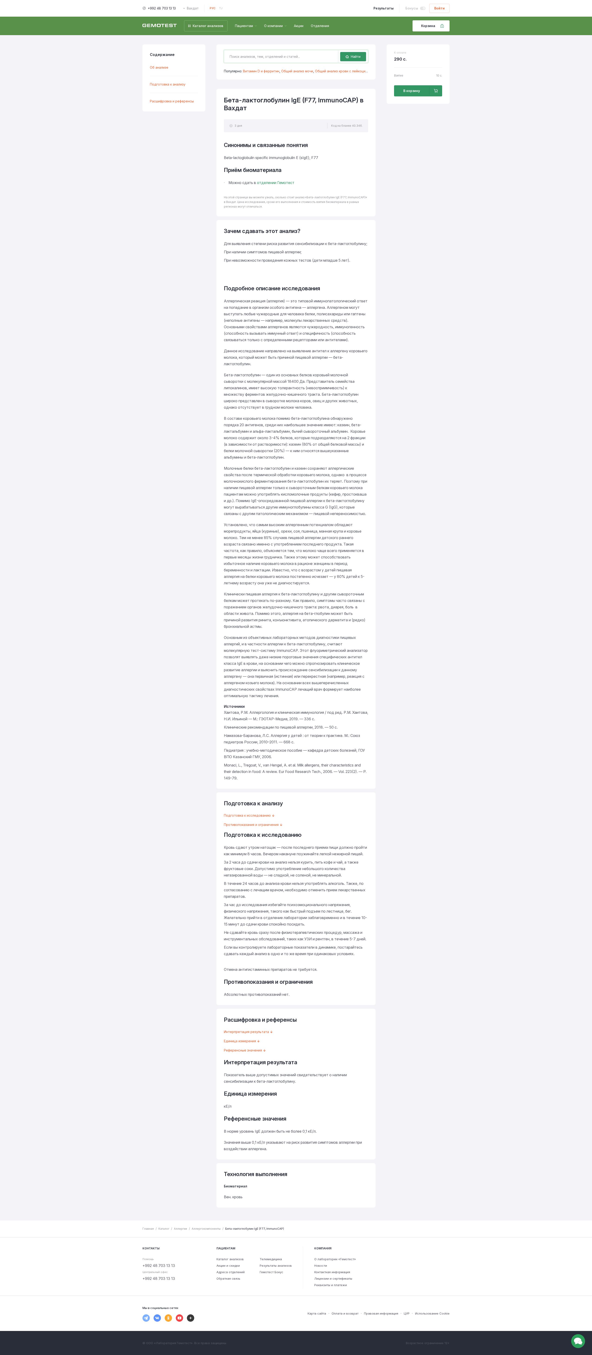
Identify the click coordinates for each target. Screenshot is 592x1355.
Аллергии (180, 1228)
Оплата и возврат (345, 1313)
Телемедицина (271, 1259)
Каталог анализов (230, 1259)
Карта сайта (317, 1313)
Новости (320, 1265)
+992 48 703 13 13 (162, 8)
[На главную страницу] (159, 26)
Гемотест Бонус (271, 1272)
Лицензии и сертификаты (333, 1278)
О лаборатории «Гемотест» (335, 1259)
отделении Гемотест (275, 182)
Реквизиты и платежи (330, 1285)
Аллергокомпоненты (206, 1228)
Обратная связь (228, 1278)
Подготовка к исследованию (247, 815)
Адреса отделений (230, 1272)
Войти (439, 8)
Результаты (383, 8)
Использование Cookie (432, 1313)
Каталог (163, 1228)
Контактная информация (332, 1272)
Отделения (320, 26)
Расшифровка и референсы (172, 101)
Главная (148, 1228)
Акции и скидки (228, 1265)
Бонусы (411, 8)
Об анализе (159, 67)
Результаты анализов (276, 1265)
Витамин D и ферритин (261, 71)
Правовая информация (381, 1313)
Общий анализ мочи (297, 71)
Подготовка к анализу (167, 84)
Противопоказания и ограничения (251, 825)
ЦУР (407, 1313)
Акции (298, 26)
